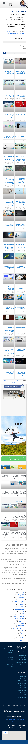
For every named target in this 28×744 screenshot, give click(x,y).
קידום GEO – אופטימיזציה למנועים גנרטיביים (9, 372)
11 (8, 380)
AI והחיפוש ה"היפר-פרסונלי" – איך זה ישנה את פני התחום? (20, 246)
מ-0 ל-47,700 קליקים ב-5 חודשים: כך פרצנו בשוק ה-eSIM (9, 116)
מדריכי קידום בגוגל (19, 609)
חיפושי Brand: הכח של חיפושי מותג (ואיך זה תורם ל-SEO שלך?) (20, 203)
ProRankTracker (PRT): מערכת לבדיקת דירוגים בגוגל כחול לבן (21, 180)
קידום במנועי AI (19, 627)
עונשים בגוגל (21, 620)
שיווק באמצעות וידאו (19, 640)
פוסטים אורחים (20, 623)
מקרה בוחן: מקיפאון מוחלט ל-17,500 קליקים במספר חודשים (9, 73)
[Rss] (20, 716)
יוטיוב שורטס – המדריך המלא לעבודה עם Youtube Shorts (9, 329)
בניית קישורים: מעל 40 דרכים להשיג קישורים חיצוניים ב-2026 (23, 477)
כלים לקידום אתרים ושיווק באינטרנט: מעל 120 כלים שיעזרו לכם (14, 493)
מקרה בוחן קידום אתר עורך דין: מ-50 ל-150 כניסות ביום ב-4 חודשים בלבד (9, 225)
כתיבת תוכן (21, 606)
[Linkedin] (9, 5)
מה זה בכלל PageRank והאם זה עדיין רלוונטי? (9, 288)
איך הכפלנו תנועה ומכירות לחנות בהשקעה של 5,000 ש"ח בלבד (21, 94)
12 (7, 380)
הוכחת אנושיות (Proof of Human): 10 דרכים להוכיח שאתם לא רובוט (20, 225)
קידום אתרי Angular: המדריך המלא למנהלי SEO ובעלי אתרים (20, 73)
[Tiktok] (4, 5)
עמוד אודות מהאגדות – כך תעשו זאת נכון (20, 308)
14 (4, 380)
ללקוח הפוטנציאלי (20, 608)
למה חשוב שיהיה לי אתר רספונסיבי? (20, 328)
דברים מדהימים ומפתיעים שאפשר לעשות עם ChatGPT (20, 268)
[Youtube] (7, 5)
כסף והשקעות (21, 604)
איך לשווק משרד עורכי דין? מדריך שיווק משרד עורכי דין (9, 309)
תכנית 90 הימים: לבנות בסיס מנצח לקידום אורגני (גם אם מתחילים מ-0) (9, 203)
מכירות (22, 613)
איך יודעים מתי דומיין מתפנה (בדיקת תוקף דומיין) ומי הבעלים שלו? (9, 158)
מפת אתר (10, 719)
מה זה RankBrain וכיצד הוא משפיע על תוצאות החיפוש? (20, 351)
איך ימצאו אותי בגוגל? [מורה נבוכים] (20, 135)
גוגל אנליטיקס (21, 596)
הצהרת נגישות (16, 719)
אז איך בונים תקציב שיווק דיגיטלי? (20, 287)
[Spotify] (6, 5)
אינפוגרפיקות (21, 592)
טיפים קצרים (21, 599)
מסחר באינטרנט (20, 615)
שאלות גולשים (21, 637)
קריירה (22, 632)
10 (10, 380)
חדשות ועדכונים (20, 597)
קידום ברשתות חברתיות (18, 628)
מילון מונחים (21, 611)
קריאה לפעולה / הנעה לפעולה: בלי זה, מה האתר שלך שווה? (9, 268)
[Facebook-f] (11, 5)
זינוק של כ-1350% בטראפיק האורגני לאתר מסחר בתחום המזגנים (9, 136)
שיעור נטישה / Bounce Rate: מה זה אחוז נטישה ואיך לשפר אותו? (9, 351)
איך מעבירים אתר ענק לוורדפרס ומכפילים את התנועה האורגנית (9, 94)
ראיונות (22, 633)
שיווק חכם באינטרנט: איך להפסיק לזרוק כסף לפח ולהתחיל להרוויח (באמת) (9, 246)
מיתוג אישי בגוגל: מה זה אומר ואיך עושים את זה (20, 116)
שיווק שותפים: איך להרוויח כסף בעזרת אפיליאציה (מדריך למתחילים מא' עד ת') (14, 478)
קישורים (22, 630)
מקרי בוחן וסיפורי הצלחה (18, 616)
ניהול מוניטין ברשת (19, 618)
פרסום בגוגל (21, 625)
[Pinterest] (10, 716)
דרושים (22, 719)
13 (5, 380)
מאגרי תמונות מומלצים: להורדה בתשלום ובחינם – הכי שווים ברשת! (5, 477)
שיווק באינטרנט (20, 639)
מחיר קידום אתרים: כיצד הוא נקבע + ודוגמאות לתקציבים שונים (5, 493)
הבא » (13, 382)
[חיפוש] (4, 3)
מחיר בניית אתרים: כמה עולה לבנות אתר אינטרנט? (22, 492)
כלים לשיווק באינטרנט (19, 601)
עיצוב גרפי (21, 621)
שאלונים (22, 635)
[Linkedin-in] (15, 716)
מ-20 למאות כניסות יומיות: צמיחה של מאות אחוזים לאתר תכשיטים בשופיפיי (20, 158)
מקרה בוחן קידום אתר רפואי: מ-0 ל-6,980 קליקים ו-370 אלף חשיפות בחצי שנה (9, 181)
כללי (23, 603)
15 (16, 382)
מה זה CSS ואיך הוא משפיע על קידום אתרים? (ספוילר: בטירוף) (20, 373)
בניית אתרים (21, 594)
